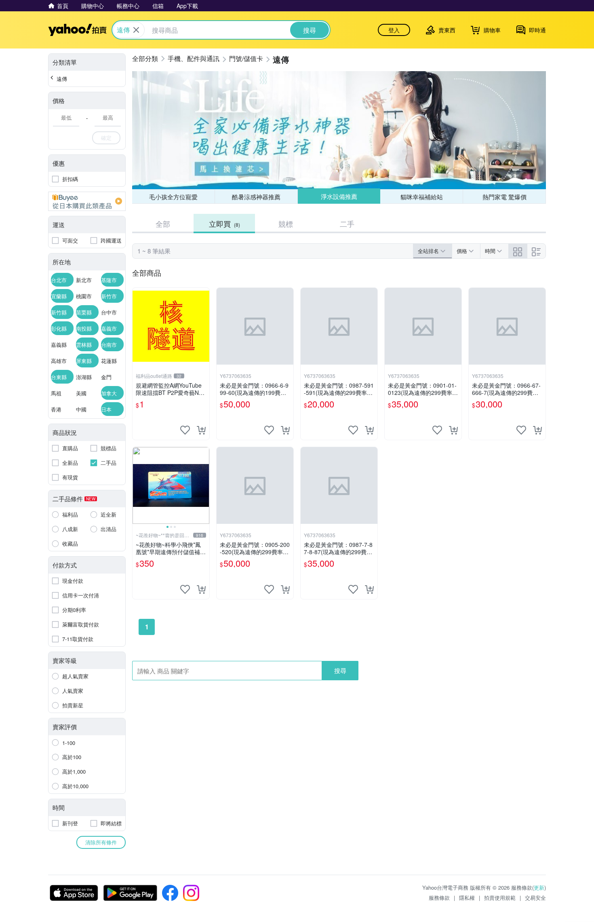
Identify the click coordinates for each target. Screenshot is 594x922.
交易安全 (535, 897)
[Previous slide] (138, 485)
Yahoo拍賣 (77, 30)
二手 (347, 223)
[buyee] (87, 201)
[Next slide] (204, 485)
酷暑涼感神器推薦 (256, 196)
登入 (394, 30)
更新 (539, 887)
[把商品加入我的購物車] (201, 430)
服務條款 (439, 897)
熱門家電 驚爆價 (504, 196)
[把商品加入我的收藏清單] (185, 430)
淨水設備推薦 (339, 196)
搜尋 (340, 670)
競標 (285, 223)
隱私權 (467, 897)
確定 (106, 137)
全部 (163, 223)
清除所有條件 (101, 842)
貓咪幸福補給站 (421, 196)
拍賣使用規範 (500, 897)
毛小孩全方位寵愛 (173, 196)
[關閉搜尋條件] (136, 30)
